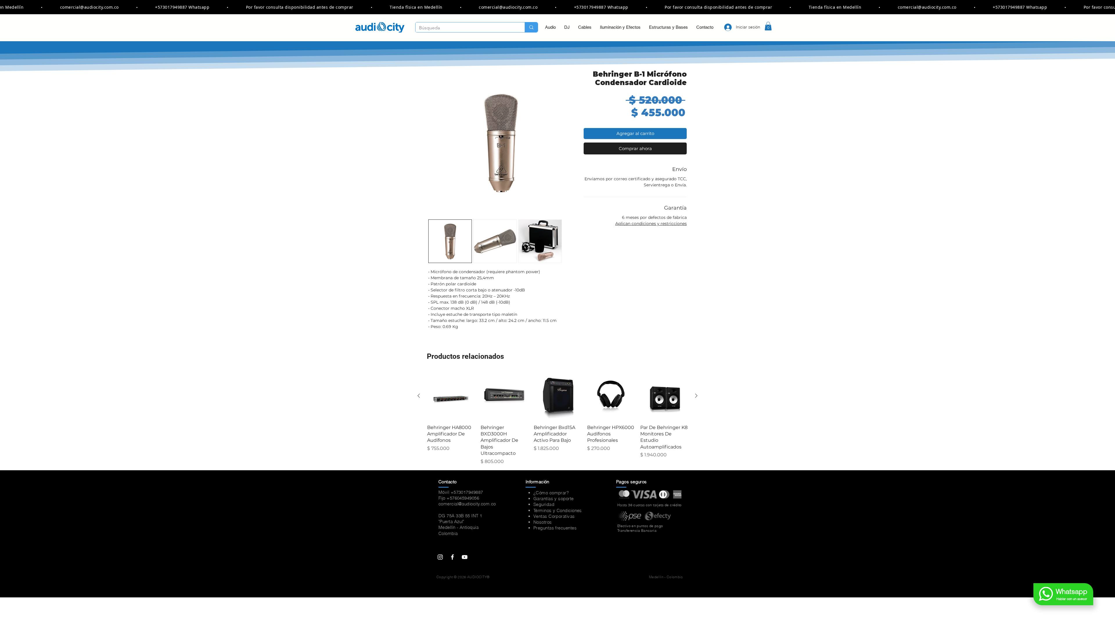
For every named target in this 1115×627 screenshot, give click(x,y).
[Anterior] (418, 395)
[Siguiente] (696, 395)
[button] (768, 26)
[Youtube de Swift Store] (464, 557)
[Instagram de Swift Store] (440, 557)
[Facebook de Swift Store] (452, 557)
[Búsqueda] (531, 27)
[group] (557, 418)
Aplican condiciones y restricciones (651, 223)
